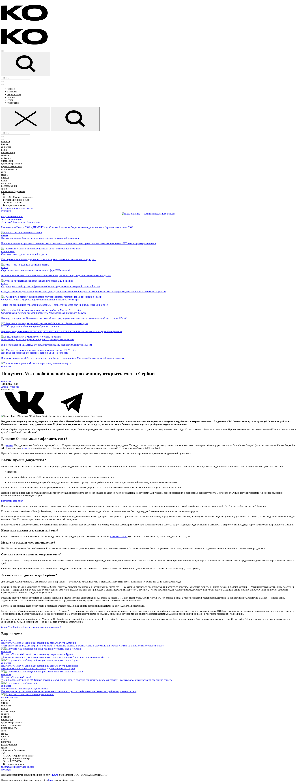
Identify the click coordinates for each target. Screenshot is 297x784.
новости (5, 141)
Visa (10, 627)
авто (3, 172)
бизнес (11, 88)
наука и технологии (11, 166)
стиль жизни (8, 251)
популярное (7, 216)
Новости (18, 216)
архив (4, 188)
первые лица (14, 94)
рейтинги (6, 158)
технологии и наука (11, 219)
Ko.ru (55, 774)
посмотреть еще (9, 697)
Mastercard (18, 627)
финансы (12, 91)
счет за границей (52, 627)
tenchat (30, 208)
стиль (10, 100)
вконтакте (20, 208)
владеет (26, 448)
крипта (5, 177)
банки (4, 627)
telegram (5, 208)
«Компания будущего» (13, 191)
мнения (11, 97)
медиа (4, 174)
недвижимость (9, 169)
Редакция (6, 211)
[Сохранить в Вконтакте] (24, 413)
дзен (12, 208)
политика (6, 183)
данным (9, 445)
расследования (9, 186)
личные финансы (34, 627)
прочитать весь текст (12, 500)
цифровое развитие (11, 163)
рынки (4, 149)
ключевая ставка (118, 536)
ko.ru (50, 780)
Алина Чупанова (10, 386)
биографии (13, 102)
